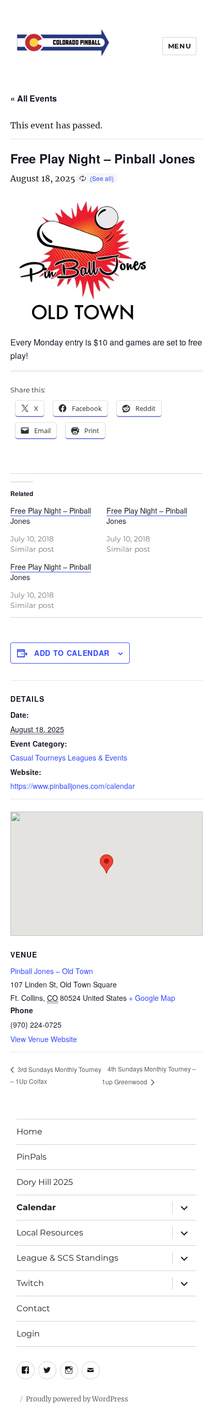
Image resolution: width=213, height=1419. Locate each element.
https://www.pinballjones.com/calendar (72, 786)
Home (29, 1131)
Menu (179, 46)
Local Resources (50, 1233)
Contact (33, 1308)
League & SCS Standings (67, 1258)
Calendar (36, 1207)
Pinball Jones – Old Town (51, 971)
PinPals (32, 1157)
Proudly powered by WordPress (77, 1399)
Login (28, 1334)
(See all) (102, 178)
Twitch (30, 1283)
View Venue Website (43, 1039)
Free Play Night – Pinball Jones (50, 515)
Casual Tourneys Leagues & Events (68, 757)
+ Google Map (152, 998)
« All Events (33, 98)
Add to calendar (72, 653)
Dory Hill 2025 (45, 1182)
